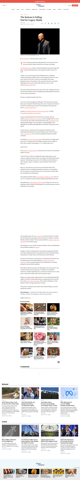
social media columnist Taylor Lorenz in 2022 (36, 111)
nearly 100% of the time (33, 281)
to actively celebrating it (30, 107)
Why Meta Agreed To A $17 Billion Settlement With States (67, 403)
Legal (61, 400)
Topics (17, 9)
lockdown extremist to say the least (31, 113)
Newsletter (34, 9)
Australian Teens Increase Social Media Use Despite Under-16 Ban (49, 403)
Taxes (42, 437)
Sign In (69, 5)
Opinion (25, 14)
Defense (3, 437)
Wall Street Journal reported (30, 150)
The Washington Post (26, 68)
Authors (49, 9)
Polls (22, 9)
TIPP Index (28, 9)
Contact (60, 9)
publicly (37, 247)
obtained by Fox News (30, 85)
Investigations (24, 437)
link (30, 298)
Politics (4, 400)
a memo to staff (40, 236)
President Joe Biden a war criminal (33, 119)
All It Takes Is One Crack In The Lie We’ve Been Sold (10, 403)
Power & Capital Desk (65, 414)
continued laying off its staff (36, 182)
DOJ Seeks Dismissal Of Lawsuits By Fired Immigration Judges (66, 441)
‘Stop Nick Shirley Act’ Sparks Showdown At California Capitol (28, 403)
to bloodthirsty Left (53, 120)
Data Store (66, 9)
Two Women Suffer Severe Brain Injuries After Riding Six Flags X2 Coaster (29, 441)
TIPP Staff (22, 22)
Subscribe (75, 5)
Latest (12, 9)
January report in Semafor (35, 139)
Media (21, 14)
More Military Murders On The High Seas (9, 440)
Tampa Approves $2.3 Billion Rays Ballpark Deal (49, 440)
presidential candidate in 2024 (45, 177)
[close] (79, 1)
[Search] (6, 5)
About (54, 9)
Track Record (42, 9)
